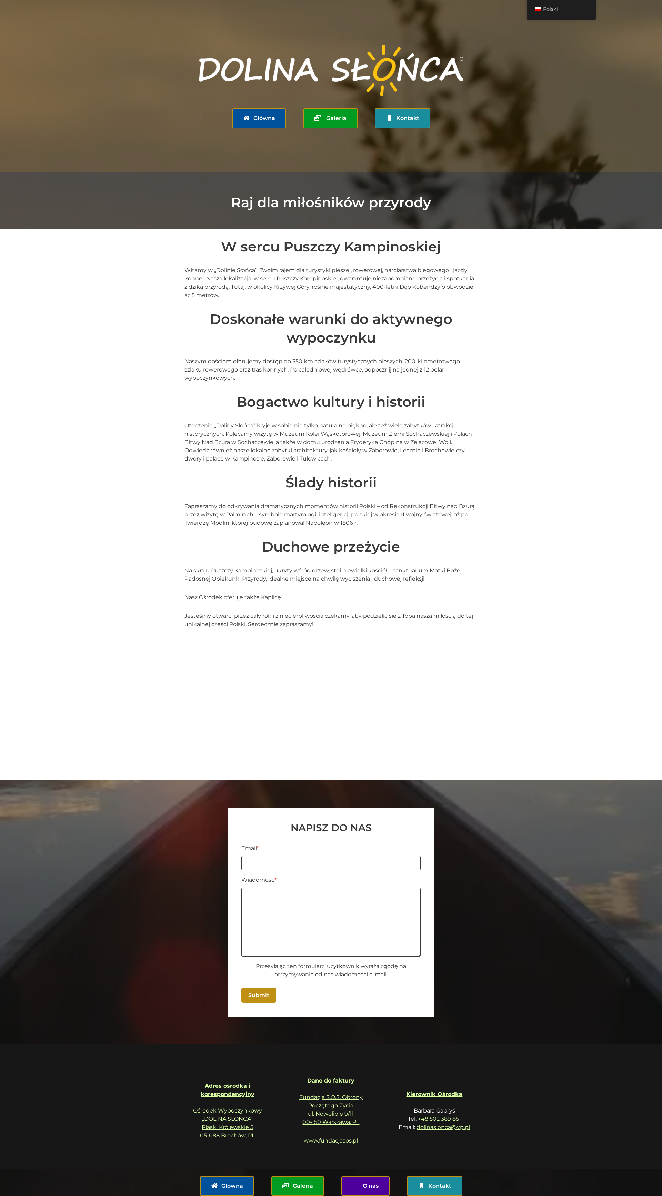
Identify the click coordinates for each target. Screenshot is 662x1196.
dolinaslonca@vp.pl (443, 1127)
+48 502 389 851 (439, 1119)
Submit (258, 995)
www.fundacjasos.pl (331, 1140)
